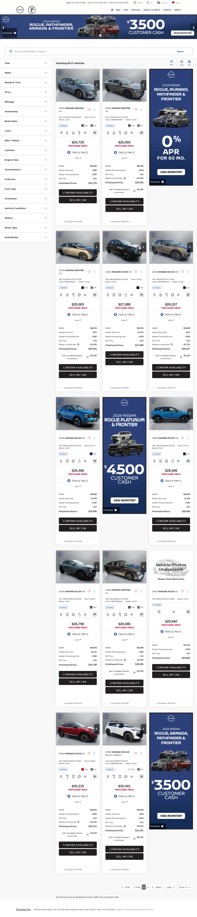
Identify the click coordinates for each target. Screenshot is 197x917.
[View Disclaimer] (85, 133)
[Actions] (94, 109)
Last (170, 887)
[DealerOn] (23, 909)
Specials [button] (135, 9)
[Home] (112, 9)
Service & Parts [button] (151, 9)
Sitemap (136, 910)
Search (180, 51)
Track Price (80, 152)
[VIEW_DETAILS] (171, 566)
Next (159, 887)
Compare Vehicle (73, 221)
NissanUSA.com (146, 910)
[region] (78, 174)
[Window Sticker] (95, 133)
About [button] (178, 9)
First (126, 887)
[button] (97, 85)
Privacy (128, 910)
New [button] (118, 9)
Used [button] (125, 9)
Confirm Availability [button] (78, 192)
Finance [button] (167, 9)
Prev (137, 887)
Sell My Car (78, 200)
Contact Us (119, 910)
